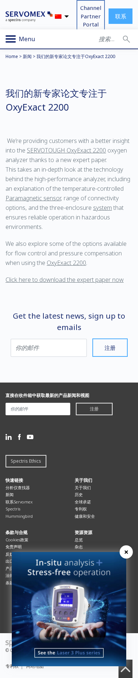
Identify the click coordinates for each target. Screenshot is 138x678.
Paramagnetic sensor (33, 198)
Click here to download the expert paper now (65, 280)
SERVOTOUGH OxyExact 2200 (66, 150)
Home (12, 56)
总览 (79, 539)
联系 (120, 16)
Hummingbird (19, 516)
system (102, 208)
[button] (126, 39)
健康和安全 (85, 516)
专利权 (81, 509)
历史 (79, 494)
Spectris (13, 509)
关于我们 (83, 487)
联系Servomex (19, 502)
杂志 (79, 546)
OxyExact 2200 (66, 263)
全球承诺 (83, 502)
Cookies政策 (17, 539)
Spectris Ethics (26, 461)
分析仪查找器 (18, 487)
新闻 (27, 56)
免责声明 (14, 546)
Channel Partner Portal (90, 16)
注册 (110, 347)
